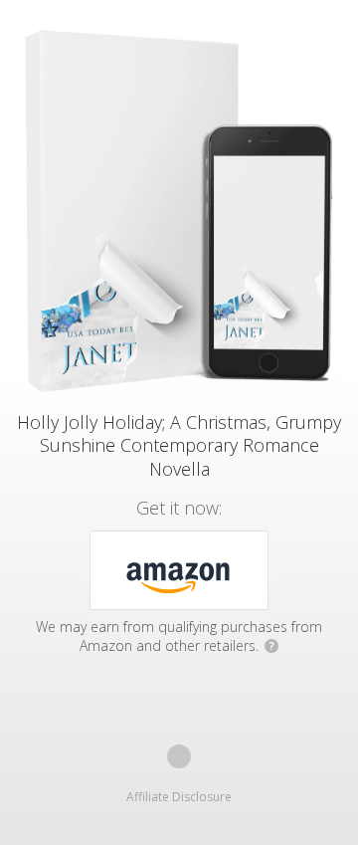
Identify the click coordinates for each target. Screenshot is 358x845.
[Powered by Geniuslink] (179, 756)
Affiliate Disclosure (179, 796)
